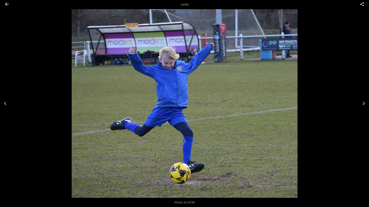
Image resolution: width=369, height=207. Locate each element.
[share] (362, 4)
